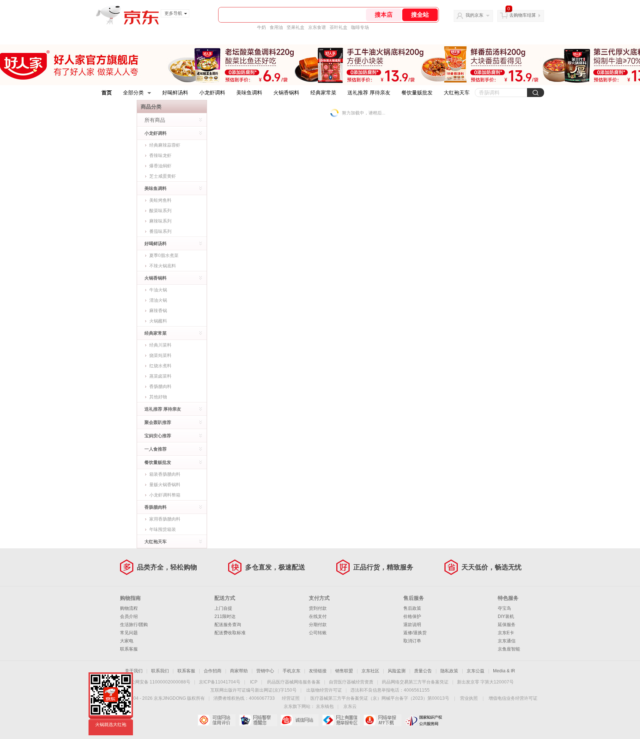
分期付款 (318, 624)
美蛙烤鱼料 (160, 200)
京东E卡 (506, 632)
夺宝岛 (504, 608)
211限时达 (225, 616)
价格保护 (412, 616)
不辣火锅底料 (162, 265)
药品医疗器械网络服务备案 (293, 682)
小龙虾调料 (212, 93)
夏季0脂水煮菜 (164, 255)
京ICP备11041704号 (219, 682)
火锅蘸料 (158, 321)
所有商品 (154, 120)
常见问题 (129, 632)
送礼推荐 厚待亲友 (368, 93)
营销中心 (265, 670)
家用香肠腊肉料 (164, 519)
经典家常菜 (323, 93)
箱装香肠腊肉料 (164, 474)
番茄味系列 (160, 231)
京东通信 (507, 640)
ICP (253, 682)
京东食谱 (317, 27)
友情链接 (318, 670)
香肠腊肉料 (160, 386)
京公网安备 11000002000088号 (158, 682)
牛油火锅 (158, 289)
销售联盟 (344, 670)
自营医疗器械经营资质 (351, 682)
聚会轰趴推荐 (157, 422)
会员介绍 (129, 616)
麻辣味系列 (160, 221)
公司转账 (318, 632)
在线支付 (318, 616)
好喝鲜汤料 (175, 93)
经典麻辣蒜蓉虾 (164, 145)
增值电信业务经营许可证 (513, 698)
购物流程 (129, 608)
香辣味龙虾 (160, 155)
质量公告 (423, 670)
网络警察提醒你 (258, 720)
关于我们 (134, 670)
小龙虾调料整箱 (164, 495)
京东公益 (475, 670)
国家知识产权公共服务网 (424, 720)
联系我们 (160, 670)
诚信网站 (299, 720)
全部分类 (133, 93)
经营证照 (291, 698)
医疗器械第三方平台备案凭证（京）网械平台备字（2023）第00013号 (379, 698)
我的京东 (474, 15)
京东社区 (370, 670)
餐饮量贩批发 (417, 93)
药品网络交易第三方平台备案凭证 (415, 682)
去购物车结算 (522, 15)
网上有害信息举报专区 (341, 720)
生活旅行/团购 (134, 624)
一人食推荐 (155, 449)
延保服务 (507, 624)
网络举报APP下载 (382, 720)
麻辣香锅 (158, 310)
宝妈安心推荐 (157, 435)
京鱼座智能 (509, 649)
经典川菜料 (160, 345)
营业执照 (469, 698)
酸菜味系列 (160, 210)
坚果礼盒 (295, 27)
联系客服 (129, 649)
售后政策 (412, 608)
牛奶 (261, 27)
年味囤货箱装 (162, 529)
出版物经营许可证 (324, 690)
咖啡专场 (360, 27)
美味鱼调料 (249, 93)
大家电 (126, 640)
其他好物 (158, 396)
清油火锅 (158, 300)
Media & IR (504, 670)
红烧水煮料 (160, 365)
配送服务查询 (227, 624)
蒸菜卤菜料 (160, 376)
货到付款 (318, 608)
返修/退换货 (415, 632)
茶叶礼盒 (338, 27)
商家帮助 (239, 670)
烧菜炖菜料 (160, 355)
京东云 (350, 706)
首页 (106, 93)
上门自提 (223, 608)
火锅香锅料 (286, 93)
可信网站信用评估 (216, 720)
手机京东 (291, 670)
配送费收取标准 (230, 632)
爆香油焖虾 (160, 165)
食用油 (276, 27)
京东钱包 (325, 706)
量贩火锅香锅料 (164, 484)
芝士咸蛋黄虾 (162, 176)
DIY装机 (506, 616)
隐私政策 (449, 670)
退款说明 (412, 624)
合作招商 (212, 670)
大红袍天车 (457, 93)
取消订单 (412, 640)
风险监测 (397, 670)
